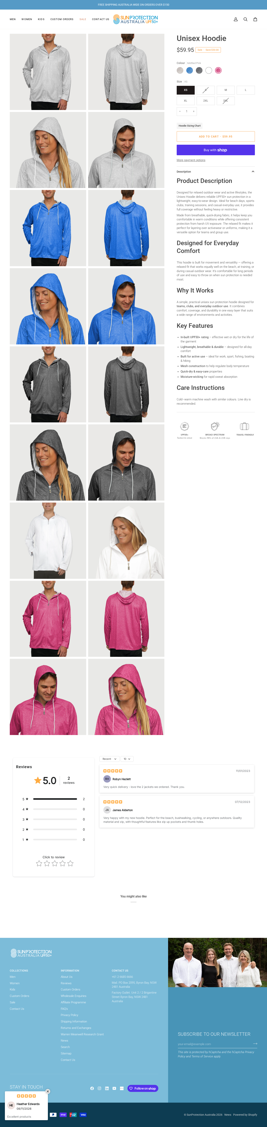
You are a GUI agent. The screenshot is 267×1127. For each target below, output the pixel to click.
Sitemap (66, 1053)
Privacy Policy (69, 1015)
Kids (12, 989)
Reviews (66, 983)
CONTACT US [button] (120, 970)
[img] (112, 770)
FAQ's (64, 1009)
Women (15, 983)
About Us (67, 977)
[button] (14, 19)
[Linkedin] (107, 1088)
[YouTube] (114, 1088)
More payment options (191, 160)
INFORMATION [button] (70, 970)
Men (12, 977)
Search (65, 1047)
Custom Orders (19, 996)
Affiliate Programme (73, 1002)
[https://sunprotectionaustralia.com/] (122, 1088)
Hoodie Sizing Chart (190, 125)
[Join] (254, 1044)
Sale (12, 1002)
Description (184, 171)
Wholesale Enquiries (73, 996)
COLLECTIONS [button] (19, 970)
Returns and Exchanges (76, 1028)
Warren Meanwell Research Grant (82, 1034)
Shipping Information (74, 1021)
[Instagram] (99, 1088)
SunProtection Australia (201, 1114)
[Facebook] (92, 1088)
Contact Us (17, 1009)
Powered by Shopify (245, 1114)
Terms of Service (202, 1056)
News (64, 1040)
